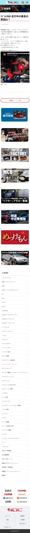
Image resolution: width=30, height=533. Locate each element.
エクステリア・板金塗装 (8, 360)
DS (2, 294)
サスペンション (6, 380)
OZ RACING (5, 310)
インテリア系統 (6, 352)
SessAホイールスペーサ (8, 323)
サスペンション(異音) (7, 389)
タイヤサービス (6, 401)
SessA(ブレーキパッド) (8, 319)
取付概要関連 (5, 455)
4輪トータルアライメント (8, 282)
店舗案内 (22, 516)
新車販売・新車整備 (7, 467)
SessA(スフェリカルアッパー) (9, 315)
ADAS (3, 286)
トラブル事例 (5, 409)
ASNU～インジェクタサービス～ (10, 290)
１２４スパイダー (6, 277)
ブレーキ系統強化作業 (8, 426)
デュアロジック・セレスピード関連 (11, 405)
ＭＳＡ (3, 306)
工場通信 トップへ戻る (15, 100)
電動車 (3, 475)
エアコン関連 (5, 356)
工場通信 (6, 8)
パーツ (7, 523)
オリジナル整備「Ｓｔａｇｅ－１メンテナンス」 (15, 372)
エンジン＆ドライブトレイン (9, 364)
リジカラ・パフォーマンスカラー (10, 438)
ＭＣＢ (3, 302)
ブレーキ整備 (5, 422)
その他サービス (7, 527)
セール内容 (5, 397)
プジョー (4, 418)
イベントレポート (6, 348)
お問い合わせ (22, 523)
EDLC (3, 298)
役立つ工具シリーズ (7, 459)
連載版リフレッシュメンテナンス (10, 471)
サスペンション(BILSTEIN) (8, 385)
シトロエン (5, 393)
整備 (7, 520)
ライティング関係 (6, 430)
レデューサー (5, 446)
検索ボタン (23, 2)
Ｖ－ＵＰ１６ (5, 327)
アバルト (4, 335)
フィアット (5, 413)
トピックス (7, 516)
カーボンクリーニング (8, 376)
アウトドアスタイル (7, 331)
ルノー (3, 442)
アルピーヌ (5, 339)
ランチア (4, 434)
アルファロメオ (6, 343)
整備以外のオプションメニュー (10, 463)
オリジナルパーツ (6, 368)
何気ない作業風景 (6, 450)
